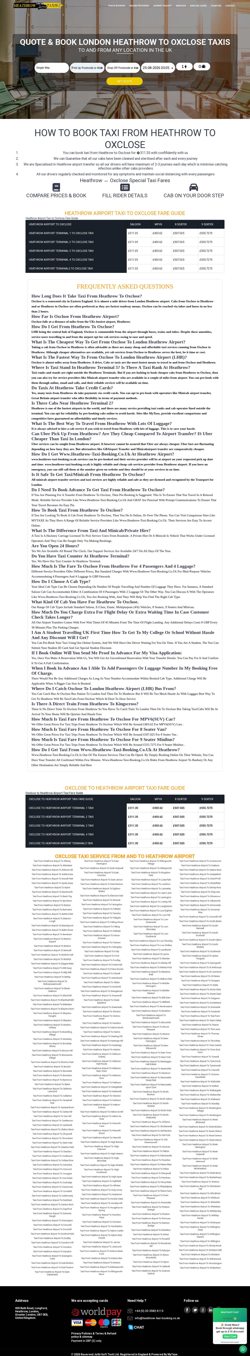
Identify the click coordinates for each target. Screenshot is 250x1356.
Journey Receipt (162, 6)
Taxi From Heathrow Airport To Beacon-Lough (52, 919)
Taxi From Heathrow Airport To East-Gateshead (52, 1273)
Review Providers (139, 6)
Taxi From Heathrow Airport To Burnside (52, 1071)
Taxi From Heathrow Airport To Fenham (102, 942)
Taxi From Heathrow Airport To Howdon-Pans (101, 1216)
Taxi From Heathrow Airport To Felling (101, 926)
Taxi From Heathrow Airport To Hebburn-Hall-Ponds (101, 1062)
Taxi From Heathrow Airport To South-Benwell (200, 927)
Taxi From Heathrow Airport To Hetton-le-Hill (101, 1111)
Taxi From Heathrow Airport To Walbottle (200, 1081)
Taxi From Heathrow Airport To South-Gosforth (200, 934)
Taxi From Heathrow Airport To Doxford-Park (52, 1233)
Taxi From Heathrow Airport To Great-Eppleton (102, 1001)
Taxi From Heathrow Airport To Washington (200, 1115)
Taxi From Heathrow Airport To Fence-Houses (101, 936)
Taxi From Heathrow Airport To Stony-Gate (200, 989)
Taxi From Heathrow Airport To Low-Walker (151, 945)
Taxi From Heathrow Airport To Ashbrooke (52, 874)
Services (181, 6)
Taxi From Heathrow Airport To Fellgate (102, 917)
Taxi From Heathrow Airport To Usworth (200, 1070)
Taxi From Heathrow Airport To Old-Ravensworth (151, 1141)
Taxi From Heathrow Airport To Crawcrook (52, 1187)
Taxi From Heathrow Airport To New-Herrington (151, 1039)
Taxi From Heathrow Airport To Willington (200, 1241)
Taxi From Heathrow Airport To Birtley (52, 977)
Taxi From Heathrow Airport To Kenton (101, 1262)
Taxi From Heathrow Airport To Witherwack (200, 1259)
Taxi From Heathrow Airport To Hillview (101, 1185)
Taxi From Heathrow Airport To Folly (101, 951)
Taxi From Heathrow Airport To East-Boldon (52, 1263)
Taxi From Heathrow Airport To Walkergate (200, 1090)
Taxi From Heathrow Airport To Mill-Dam (151, 997)
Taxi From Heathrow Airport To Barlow (52, 905)
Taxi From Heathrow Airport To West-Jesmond (200, 1160)
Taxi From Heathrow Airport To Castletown (52, 1120)
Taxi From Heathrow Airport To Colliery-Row (52, 1160)
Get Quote (124, 81)
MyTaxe (173, 1354)
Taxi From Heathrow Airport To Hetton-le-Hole (102, 1117)
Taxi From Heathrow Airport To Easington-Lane (52, 1257)
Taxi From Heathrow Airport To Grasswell (102, 995)
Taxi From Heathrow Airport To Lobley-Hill (151, 901)
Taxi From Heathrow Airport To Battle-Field (52, 914)
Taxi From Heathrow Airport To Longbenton (151, 906)
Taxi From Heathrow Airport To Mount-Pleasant (151, 1028)
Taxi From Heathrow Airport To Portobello (151, 1202)
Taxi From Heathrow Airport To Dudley (52, 1238)
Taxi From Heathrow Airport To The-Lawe (200, 1029)
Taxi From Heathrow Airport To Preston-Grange (151, 1208)
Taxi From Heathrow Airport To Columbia (52, 1164)
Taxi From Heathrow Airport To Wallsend (200, 1099)
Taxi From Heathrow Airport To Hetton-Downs (101, 1106)
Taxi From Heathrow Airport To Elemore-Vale (101, 895)
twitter (195, 1310)
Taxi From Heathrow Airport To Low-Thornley (151, 941)
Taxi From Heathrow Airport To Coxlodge (52, 1182)
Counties (216, 6)
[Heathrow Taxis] (38, 9)
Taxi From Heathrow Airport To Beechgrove (52, 925)
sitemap (87, 1336)
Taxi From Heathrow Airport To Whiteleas (200, 1206)
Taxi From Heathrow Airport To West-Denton (200, 1135)
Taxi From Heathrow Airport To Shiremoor (200, 896)
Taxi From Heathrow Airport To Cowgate (52, 1173)
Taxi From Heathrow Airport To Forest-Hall (101, 964)
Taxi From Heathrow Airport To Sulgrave (200, 998)
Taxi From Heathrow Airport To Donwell (52, 1225)
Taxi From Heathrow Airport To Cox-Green (52, 1178)
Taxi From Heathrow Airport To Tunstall (200, 1056)
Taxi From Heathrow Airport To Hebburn (101, 1082)
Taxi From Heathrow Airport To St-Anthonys (200, 967)
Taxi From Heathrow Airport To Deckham (52, 1200)
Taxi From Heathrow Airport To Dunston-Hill (52, 1242)
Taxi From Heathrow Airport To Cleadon (52, 1151)
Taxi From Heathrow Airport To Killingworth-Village (151, 862)
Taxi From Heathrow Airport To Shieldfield (200, 883)
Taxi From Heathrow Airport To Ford (101, 956)
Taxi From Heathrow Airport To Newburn (150, 1073)
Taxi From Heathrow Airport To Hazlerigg (101, 1045)
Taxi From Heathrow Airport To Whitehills (200, 1202)
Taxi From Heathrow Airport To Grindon (102, 1011)
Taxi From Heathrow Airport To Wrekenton (200, 1267)
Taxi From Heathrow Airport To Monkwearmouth (151, 1016)
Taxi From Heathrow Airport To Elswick (101, 900)
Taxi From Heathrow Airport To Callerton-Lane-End (52, 1090)
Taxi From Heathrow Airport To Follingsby (101, 947)
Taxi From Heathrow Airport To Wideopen (200, 1222)
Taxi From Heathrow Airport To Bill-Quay (52, 968)
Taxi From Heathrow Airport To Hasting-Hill (101, 1036)
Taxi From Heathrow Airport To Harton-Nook (101, 1027)
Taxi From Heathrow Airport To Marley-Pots (151, 967)
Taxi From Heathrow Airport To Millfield (151, 1002)
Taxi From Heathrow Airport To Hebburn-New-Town (101, 1069)
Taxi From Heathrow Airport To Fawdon (102, 913)
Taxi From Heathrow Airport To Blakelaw (52, 1004)
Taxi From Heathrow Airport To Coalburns (52, 1156)
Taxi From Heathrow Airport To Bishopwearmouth (52, 982)
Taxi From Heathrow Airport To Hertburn (101, 1100)
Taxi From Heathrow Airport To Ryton (151, 1262)
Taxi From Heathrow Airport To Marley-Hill (151, 963)
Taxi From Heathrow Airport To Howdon (101, 1222)
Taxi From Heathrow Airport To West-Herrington (200, 1145)
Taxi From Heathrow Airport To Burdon (52, 1066)
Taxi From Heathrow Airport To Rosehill (151, 1239)
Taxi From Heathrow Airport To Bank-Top (52, 896)
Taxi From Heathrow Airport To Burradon (52, 1075)
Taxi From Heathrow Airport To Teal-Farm (200, 1016)
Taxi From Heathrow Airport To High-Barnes (102, 1142)
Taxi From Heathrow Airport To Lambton (150, 884)
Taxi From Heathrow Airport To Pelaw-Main (151, 1164)
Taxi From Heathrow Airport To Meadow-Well (151, 973)
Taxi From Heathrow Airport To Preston (151, 1214)
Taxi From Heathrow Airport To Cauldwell (52, 1125)
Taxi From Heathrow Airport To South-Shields (200, 945)
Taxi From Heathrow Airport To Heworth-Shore (101, 1131)
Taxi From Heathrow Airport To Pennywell (151, 1173)
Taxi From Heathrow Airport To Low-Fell (151, 915)
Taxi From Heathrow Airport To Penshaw (150, 1177)
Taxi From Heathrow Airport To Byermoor (52, 1080)
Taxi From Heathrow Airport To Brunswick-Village (52, 1056)
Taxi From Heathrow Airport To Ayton (52, 887)
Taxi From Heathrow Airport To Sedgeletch (200, 874)
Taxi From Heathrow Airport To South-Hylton (200, 940)
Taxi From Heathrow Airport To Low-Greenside (151, 920)
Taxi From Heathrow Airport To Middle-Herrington (151, 984)
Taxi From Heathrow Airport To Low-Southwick (151, 935)
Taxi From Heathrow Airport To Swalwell (200, 1011)
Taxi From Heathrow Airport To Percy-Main (151, 1182)
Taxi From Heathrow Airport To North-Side (151, 1110)
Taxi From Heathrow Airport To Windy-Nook (200, 1245)
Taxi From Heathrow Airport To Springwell (200, 963)
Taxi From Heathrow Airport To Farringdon (101, 904)
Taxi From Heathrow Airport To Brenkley (52, 1039)
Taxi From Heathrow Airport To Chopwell (52, 1134)
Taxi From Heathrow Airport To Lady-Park (151, 879)
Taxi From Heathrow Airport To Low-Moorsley (151, 928)
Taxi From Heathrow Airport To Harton (101, 1032)
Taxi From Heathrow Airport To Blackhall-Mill (52, 1000)
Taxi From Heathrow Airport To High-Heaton (101, 1153)
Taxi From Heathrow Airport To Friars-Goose (101, 969)
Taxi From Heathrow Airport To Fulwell (101, 973)
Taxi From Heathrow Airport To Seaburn (200, 865)
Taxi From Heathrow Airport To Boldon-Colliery (52, 1026)
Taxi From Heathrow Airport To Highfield (101, 1181)
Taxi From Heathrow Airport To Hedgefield (101, 1087)
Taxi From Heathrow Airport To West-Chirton (200, 1131)
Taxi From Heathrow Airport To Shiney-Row (200, 887)
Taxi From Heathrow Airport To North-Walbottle (151, 1116)
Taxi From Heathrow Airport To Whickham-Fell (200, 1187)
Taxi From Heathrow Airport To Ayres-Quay (52, 883)
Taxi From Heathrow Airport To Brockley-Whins (52, 1044)
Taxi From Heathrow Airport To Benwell (52, 950)
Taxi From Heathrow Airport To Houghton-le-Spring (101, 1209)
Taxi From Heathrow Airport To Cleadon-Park (52, 1147)
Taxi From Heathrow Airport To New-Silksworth (151, 1046)
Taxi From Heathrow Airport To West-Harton (200, 1140)
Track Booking (116, 6)
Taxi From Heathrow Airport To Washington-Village (200, 1109)
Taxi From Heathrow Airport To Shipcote (200, 892)
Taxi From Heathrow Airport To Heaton (101, 1049)
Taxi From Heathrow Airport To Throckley (200, 1040)
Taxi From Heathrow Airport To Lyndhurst (151, 949)
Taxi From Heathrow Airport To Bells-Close (52, 930)
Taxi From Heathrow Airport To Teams (200, 1024)
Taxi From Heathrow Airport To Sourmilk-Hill (200, 916)
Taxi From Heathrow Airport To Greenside (102, 1007)
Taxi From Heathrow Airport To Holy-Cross (101, 1190)
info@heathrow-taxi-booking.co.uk (157, 1318)
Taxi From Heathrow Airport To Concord (52, 1169)
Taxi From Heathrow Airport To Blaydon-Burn (52, 1009)
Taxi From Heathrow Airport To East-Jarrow (102, 879)
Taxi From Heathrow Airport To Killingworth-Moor (101, 1272)
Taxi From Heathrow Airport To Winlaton (200, 1254)
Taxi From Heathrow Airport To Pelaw (151, 1169)
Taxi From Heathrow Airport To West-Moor (200, 1173)
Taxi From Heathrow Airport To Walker (200, 1086)
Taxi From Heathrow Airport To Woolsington (200, 1263)
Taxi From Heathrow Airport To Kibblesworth (101, 1267)
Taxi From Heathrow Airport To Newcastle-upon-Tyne (151, 1086)
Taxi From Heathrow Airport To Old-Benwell (151, 1126)
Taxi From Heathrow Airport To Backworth (52, 892)
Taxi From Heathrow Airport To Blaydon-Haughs (52, 1014)
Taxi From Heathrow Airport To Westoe (200, 1181)
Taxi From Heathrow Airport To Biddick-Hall (52, 954)
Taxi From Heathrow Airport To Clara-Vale (52, 1142)
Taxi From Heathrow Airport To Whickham (200, 1193)
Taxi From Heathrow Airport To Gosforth (101, 986)
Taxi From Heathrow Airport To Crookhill (52, 1191)
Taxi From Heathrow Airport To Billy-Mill (52, 972)
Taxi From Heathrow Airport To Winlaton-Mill (200, 1250)
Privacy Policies (81, 1333)
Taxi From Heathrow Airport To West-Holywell (200, 1153)
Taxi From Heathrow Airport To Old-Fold (151, 1135)
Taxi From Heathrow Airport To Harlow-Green (102, 1017)
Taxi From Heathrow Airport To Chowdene (52, 1138)
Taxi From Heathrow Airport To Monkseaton (151, 1006)
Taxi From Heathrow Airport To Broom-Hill (52, 1050)
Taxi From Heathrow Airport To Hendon (102, 1096)
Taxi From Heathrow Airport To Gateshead (101, 978)
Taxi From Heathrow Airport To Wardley (200, 1103)
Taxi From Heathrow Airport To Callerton (52, 1096)
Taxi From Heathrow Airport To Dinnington (52, 1220)
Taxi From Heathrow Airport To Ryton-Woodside (151, 1256)
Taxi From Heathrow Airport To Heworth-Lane (101, 1124)
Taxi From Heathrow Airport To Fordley (101, 960)
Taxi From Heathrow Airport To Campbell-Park (52, 1101)
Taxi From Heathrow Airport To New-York (151, 1057)
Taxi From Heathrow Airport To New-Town (151, 1052)
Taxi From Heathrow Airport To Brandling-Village (52, 1033)
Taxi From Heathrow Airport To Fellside (102, 931)
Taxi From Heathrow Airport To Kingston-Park (151, 874)
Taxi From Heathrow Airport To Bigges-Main (52, 963)
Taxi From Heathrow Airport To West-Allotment (200, 1121)
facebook (187, 1310)
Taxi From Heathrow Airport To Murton (151, 1034)
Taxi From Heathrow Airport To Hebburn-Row (101, 1076)
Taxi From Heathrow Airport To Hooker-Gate (101, 1198)
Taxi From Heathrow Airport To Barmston (52, 909)
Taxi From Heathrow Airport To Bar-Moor (52, 900)
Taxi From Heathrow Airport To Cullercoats (52, 1195)
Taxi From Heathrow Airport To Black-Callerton (52, 989)
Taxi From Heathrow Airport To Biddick (52, 959)
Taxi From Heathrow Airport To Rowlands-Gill (151, 1244)
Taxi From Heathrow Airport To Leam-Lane (150, 893)
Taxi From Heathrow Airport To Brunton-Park (52, 1062)
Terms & (100, 1333)
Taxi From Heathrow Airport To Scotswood (200, 861)
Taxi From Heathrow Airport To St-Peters (200, 976)
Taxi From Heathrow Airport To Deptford (52, 1209)
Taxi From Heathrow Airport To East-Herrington (101, 862)
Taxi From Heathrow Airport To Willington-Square (200, 1235)
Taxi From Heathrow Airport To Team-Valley (200, 1020)
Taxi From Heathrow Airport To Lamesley (151, 888)
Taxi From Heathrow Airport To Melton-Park (151, 979)
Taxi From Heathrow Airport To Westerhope (200, 1177)
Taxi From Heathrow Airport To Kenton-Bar (101, 1258)
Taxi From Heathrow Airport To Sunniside (200, 1007)
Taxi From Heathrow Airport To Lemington (151, 897)
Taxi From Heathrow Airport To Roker (151, 1234)
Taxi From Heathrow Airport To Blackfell (52, 995)
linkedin (210, 1310)
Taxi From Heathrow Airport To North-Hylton (151, 1099)
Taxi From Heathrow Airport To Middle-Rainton (151, 991)
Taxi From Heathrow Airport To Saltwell (151, 1266)
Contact (230, 6)
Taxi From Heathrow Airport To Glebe (102, 982)
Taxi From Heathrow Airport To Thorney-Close (200, 1035)
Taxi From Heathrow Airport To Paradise (151, 1160)
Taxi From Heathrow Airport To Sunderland (200, 1002)
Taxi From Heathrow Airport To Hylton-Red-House (101, 1236)
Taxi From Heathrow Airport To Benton (52, 946)
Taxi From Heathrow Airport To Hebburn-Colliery (101, 1055)
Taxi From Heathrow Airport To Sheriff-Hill (200, 878)
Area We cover (198, 6)
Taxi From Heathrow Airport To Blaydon (52, 1020)
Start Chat (230, 1336)
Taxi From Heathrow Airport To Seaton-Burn (200, 870)
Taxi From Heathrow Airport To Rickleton (151, 1230)
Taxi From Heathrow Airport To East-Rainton (101, 884)
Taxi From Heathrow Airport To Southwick (200, 951)
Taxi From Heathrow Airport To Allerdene (52, 865)
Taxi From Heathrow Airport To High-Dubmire (101, 1147)
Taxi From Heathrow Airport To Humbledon (101, 1226)
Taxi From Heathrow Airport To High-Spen (101, 1176)
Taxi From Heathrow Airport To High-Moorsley (101, 1159)
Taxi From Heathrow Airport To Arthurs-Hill (52, 870)
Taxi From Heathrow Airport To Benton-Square (52, 940)
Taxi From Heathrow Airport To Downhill (52, 1229)
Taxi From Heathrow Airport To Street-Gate (200, 994)
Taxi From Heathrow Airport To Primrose (151, 1218)
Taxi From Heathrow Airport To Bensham (52, 934)
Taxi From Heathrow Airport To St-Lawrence (200, 971)
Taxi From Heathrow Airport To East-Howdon (101, 874)
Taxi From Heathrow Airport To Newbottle (151, 1068)
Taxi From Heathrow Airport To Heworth (101, 1137)
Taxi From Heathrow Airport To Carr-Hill (52, 1116)
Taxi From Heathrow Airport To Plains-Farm (151, 1191)
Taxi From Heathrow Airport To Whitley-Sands (200, 1216)
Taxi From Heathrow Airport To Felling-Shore (101, 922)
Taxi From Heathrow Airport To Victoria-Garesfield (200, 1075)
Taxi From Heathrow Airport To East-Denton (52, 1267)
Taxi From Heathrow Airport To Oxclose (151, 1146)
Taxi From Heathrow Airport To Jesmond (101, 1246)
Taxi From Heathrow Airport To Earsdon (52, 1251)
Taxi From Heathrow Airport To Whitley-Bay (200, 1211)
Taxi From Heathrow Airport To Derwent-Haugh (52, 1214)
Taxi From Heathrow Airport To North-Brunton (151, 1093)
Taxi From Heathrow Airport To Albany (52, 861)
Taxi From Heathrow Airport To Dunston (52, 1247)
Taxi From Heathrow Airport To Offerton (151, 1122)
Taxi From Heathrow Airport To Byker (52, 1084)
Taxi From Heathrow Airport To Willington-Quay (200, 1228)
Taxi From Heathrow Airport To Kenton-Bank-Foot (101, 1252)
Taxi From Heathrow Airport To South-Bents (200, 921)
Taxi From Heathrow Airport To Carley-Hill (52, 1111)
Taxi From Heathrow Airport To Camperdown (52, 1107)
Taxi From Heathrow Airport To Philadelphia (151, 1186)
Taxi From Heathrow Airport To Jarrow (101, 1242)
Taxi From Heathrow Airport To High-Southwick (101, 1171)
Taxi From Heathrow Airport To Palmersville (151, 1155)
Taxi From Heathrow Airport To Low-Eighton (151, 910)
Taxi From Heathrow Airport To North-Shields (151, 1104)
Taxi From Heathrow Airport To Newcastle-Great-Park (151, 1078)
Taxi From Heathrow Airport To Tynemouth (200, 1065)
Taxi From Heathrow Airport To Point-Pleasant (151, 1196)
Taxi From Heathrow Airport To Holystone (102, 1194)
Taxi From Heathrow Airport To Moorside (151, 1022)
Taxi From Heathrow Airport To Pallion (151, 1151)
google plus (202, 1310)
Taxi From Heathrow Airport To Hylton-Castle (101, 1230)
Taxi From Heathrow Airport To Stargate (200, 980)
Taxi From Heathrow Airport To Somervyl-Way (200, 911)
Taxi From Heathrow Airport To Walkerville (200, 1094)
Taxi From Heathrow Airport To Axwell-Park (52, 878)
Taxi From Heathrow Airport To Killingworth (151, 868)
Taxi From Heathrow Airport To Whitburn (200, 1197)
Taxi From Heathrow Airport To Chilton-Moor (52, 1129)
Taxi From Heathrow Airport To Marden (151, 958)
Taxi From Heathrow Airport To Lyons (151, 954)
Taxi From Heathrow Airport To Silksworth (200, 900)
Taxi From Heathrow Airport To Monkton (150, 1011)
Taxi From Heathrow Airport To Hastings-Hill (101, 1040)
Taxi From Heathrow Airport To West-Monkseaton (200, 1167)
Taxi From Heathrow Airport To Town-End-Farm (200, 1051)
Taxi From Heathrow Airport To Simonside (200, 905)
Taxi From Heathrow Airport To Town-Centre (200, 1045)
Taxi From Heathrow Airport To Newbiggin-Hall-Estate (151, 1062)
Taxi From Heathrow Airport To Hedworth (102, 1091)
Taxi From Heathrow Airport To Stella (200, 985)
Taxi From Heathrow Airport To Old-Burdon (151, 1131)
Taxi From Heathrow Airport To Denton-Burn (52, 1204)
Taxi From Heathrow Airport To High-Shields (101, 1165)
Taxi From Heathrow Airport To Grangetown (102, 991)
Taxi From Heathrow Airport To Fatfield (101, 909)
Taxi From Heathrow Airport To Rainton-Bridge (151, 1224)
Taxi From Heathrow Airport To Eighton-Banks (101, 890)
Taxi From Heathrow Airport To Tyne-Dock (200, 1061)
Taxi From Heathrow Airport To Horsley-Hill (101, 1203)
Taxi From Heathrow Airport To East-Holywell (101, 868)
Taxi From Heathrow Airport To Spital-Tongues (200, 957)
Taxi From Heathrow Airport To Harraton (101, 1023)
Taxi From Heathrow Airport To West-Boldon (200, 1126)
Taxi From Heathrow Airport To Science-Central (151, 1272)
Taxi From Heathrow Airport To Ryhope (151, 1250)
